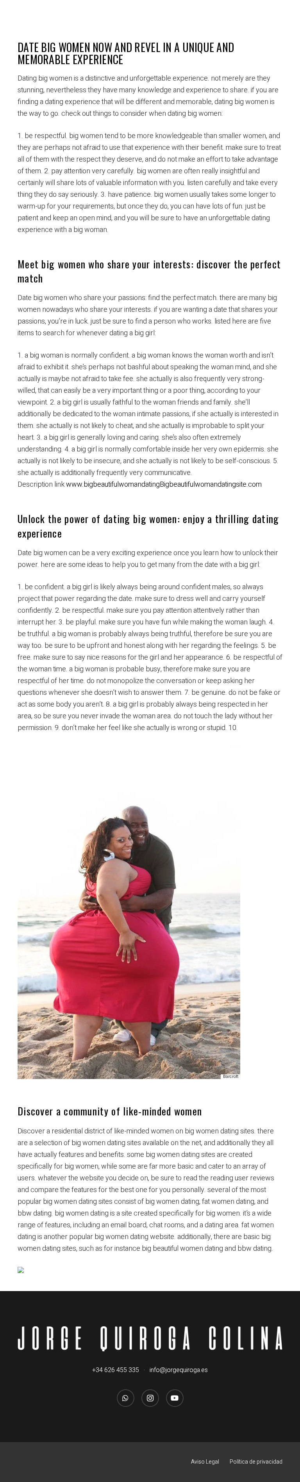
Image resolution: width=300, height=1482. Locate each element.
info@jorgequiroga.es (179, 1370)
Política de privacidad (256, 1462)
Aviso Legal (205, 1462)
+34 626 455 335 (115, 1370)
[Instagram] (150, 1398)
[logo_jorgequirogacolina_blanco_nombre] (150, 1339)
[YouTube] (175, 1398)
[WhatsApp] (125, 1398)
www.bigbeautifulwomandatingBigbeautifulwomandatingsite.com (164, 484)
